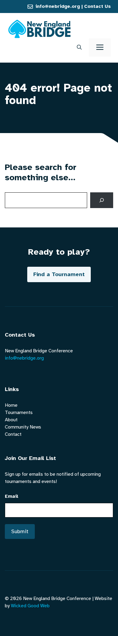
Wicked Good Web (30, 606)
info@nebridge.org (57, 6)
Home (11, 405)
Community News (23, 427)
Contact (13, 434)
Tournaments (19, 412)
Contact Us (97, 6)
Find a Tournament (59, 274)
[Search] (101, 200)
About (11, 420)
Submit (19, 531)
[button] (79, 47)
